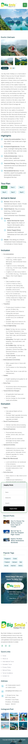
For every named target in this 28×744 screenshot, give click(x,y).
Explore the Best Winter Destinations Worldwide (17, 540)
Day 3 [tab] (21, 187)
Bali (21, 562)
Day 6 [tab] (21, 192)
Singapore (7, 558)
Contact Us (5, 676)
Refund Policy (6, 670)
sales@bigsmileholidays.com (13, 691)
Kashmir (13, 565)
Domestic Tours (7, 664)
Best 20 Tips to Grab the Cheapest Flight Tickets (17, 532)
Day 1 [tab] (4, 187)
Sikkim (20, 565)
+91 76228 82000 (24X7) (12, 685)
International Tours (8, 661)
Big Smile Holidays (15, 739)
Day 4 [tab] (4, 192)
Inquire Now (13, 508)
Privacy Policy (6, 667)
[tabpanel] (14, 221)
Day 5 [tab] (13, 192)
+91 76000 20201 (10, 687)
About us (5, 658)
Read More (12, 598)
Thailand (6, 562)
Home (10, 20)
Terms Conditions (7, 673)
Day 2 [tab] (12, 187)
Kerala (6, 565)
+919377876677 (14, 594)
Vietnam (4, 68)
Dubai (15, 558)
